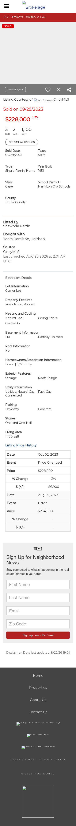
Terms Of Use (23, 759)
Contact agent (15, 89)
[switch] (48, 89)
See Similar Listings (22, 142)
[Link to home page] (38, 6)
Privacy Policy (52, 759)
